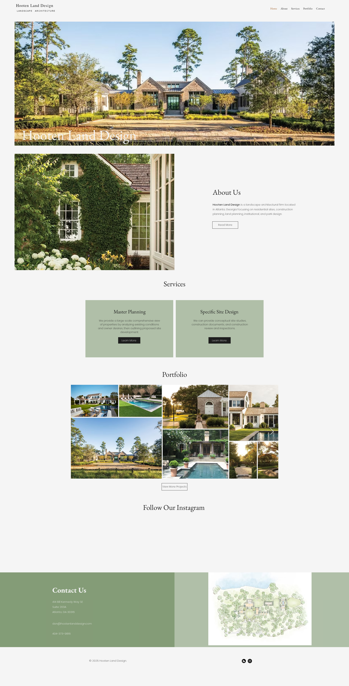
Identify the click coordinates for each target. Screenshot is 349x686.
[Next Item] (272, 431)
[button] (307, 8)
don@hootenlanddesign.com (72, 623)
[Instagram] (250, 661)
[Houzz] (244, 661)
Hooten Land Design (34, 5)
